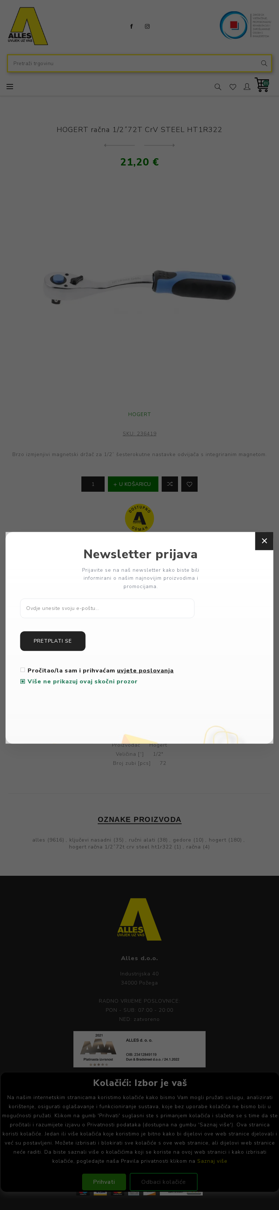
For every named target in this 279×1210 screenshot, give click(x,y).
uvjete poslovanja (145, 671)
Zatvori (264, 541)
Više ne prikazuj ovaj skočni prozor (83, 682)
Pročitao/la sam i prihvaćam (101, 671)
